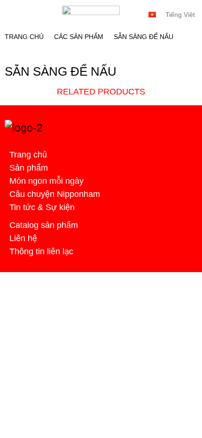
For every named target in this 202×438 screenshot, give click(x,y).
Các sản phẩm (78, 36)
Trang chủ (24, 36)
